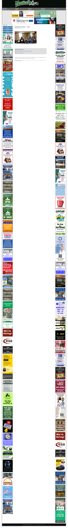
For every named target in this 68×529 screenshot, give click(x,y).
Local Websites (7, 32)
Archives (29, 9)
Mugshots (17, 8)
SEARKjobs (5, 8)
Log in (44, 524)
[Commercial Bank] (8, 327)
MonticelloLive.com (6, 9)
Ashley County (36, 57)
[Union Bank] (60, 49)
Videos (16, 9)
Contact (55, 8)
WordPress (41, 524)
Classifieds (43, 8)
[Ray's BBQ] (60, 76)
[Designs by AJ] (8, 458)
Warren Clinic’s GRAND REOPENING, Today (25, 51)
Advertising (43, 9)
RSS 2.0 (21, 58)
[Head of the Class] (8, 418)
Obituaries (30, 8)
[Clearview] (8, 232)
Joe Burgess (34, 524)
